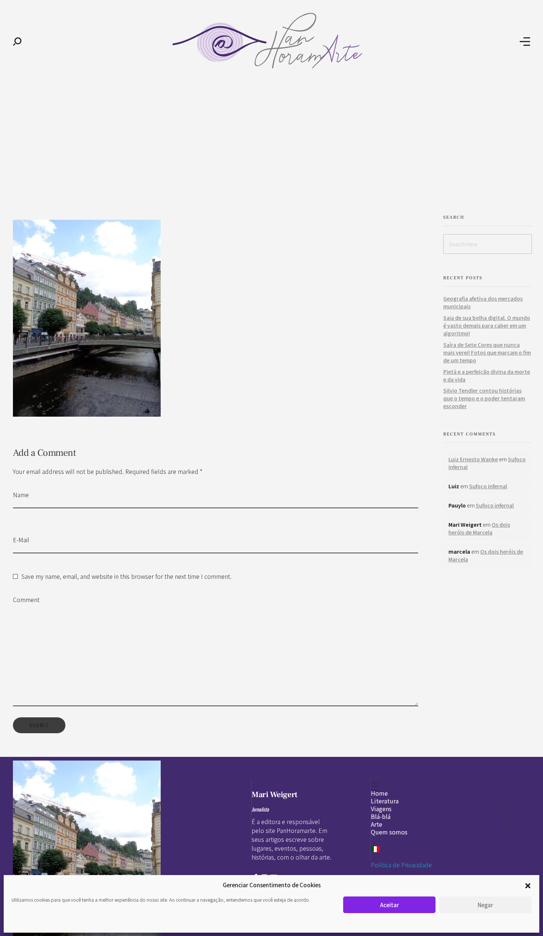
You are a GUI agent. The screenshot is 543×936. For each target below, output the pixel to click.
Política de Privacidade (401, 864)
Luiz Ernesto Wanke (473, 459)
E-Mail (21, 540)
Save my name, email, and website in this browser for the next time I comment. (126, 576)
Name (21, 495)
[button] (528, 885)
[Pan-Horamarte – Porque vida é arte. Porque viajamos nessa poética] (270, 40)
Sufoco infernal (488, 486)
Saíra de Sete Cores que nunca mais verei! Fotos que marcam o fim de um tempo (487, 352)
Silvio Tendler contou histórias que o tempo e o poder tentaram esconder (484, 398)
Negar (485, 905)
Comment (26, 599)
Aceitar (389, 905)
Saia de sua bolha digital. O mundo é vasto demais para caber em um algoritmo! (486, 325)
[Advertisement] (271, 139)
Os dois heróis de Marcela (479, 528)
